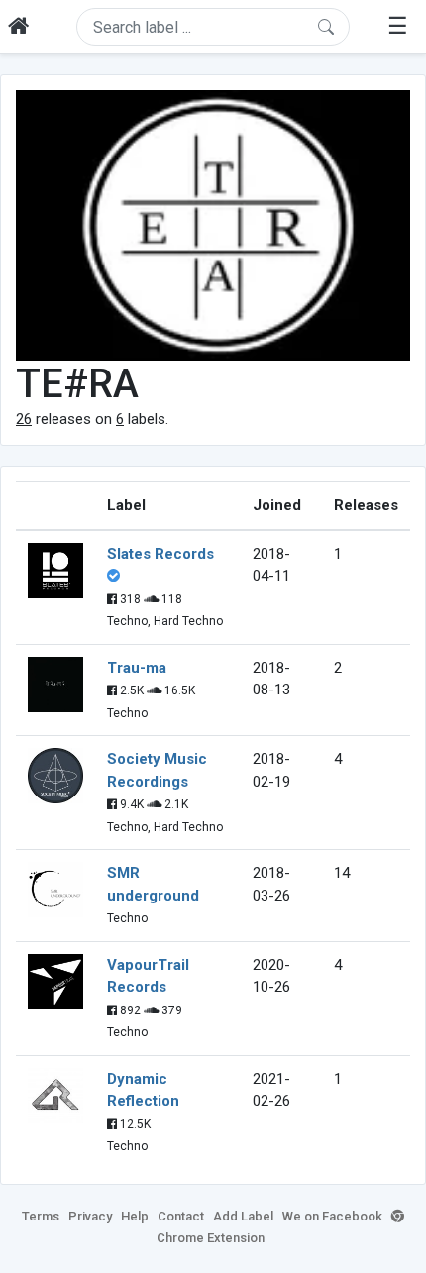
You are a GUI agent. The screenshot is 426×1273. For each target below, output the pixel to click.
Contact (181, 1216)
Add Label (243, 1216)
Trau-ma (136, 668)
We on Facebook (332, 1216)
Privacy (90, 1216)
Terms (40, 1216)
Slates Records (160, 554)
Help (135, 1216)
